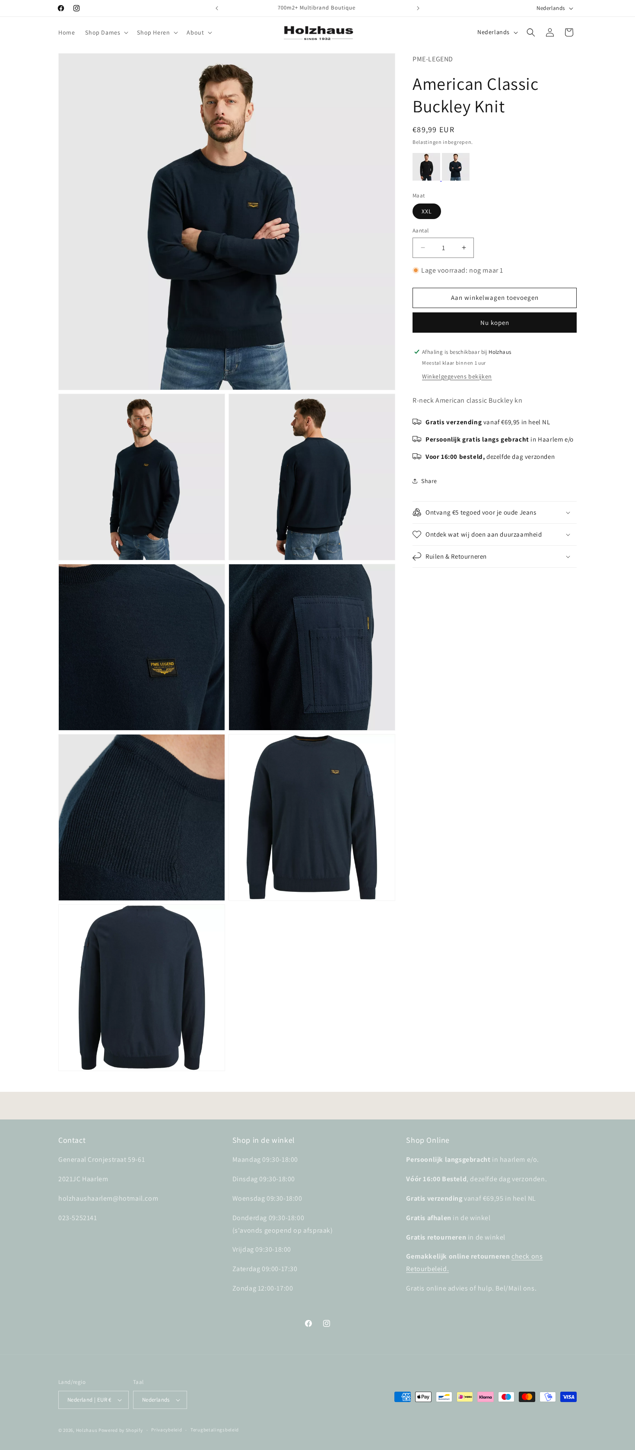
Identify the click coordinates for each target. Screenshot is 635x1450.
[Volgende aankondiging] (418, 8)
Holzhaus (87, 1430)
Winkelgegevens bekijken (457, 376)
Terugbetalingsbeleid (214, 1430)
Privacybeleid (166, 1430)
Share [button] (429, 480)
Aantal (421, 230)
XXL (427, 211)
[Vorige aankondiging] (216, 8)
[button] (106, 32)
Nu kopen (494, 322)
